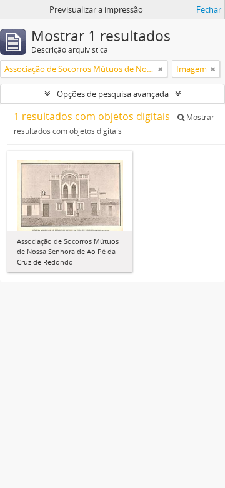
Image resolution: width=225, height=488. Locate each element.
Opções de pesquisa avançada (113, 93)
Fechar (208, 9)
